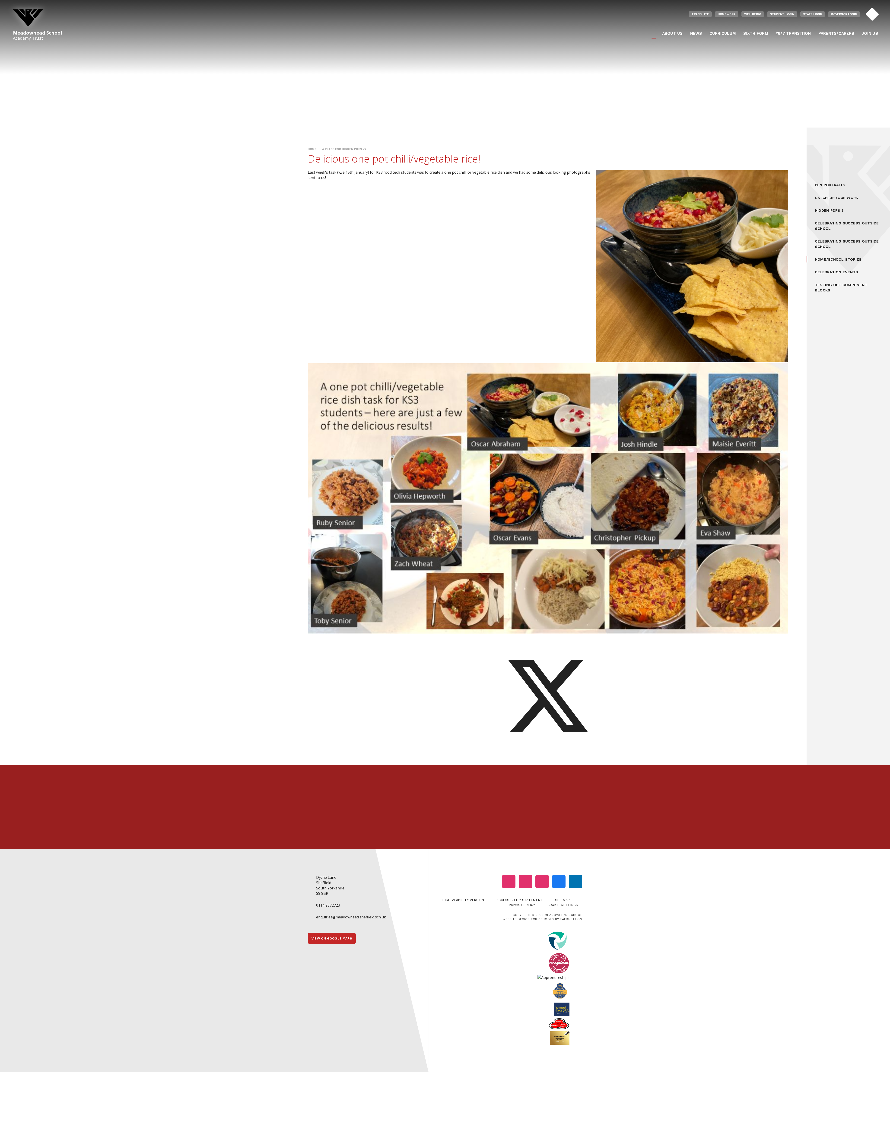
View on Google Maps (332, 938)
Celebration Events (836, 272)
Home (312, 149)
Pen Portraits (830, 185)
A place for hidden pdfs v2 (344, 149)
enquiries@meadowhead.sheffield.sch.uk (351, 917)
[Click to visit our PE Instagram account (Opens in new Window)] (525, 881)
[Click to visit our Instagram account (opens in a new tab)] (508, 881)
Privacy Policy (522, 905)
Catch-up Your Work (836, 197)
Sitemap (562, 900)
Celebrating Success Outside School (847, 226)
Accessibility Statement (519, 900)
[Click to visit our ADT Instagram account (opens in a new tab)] (542, 881)
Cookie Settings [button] (562, 905)
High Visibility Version (463, 900)
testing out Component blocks (841, 287)
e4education (571, 919)
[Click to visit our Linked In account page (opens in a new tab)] (575, 881)
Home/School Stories (838, 259)
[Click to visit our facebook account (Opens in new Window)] (559, 881)
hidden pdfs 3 (829, 210)
